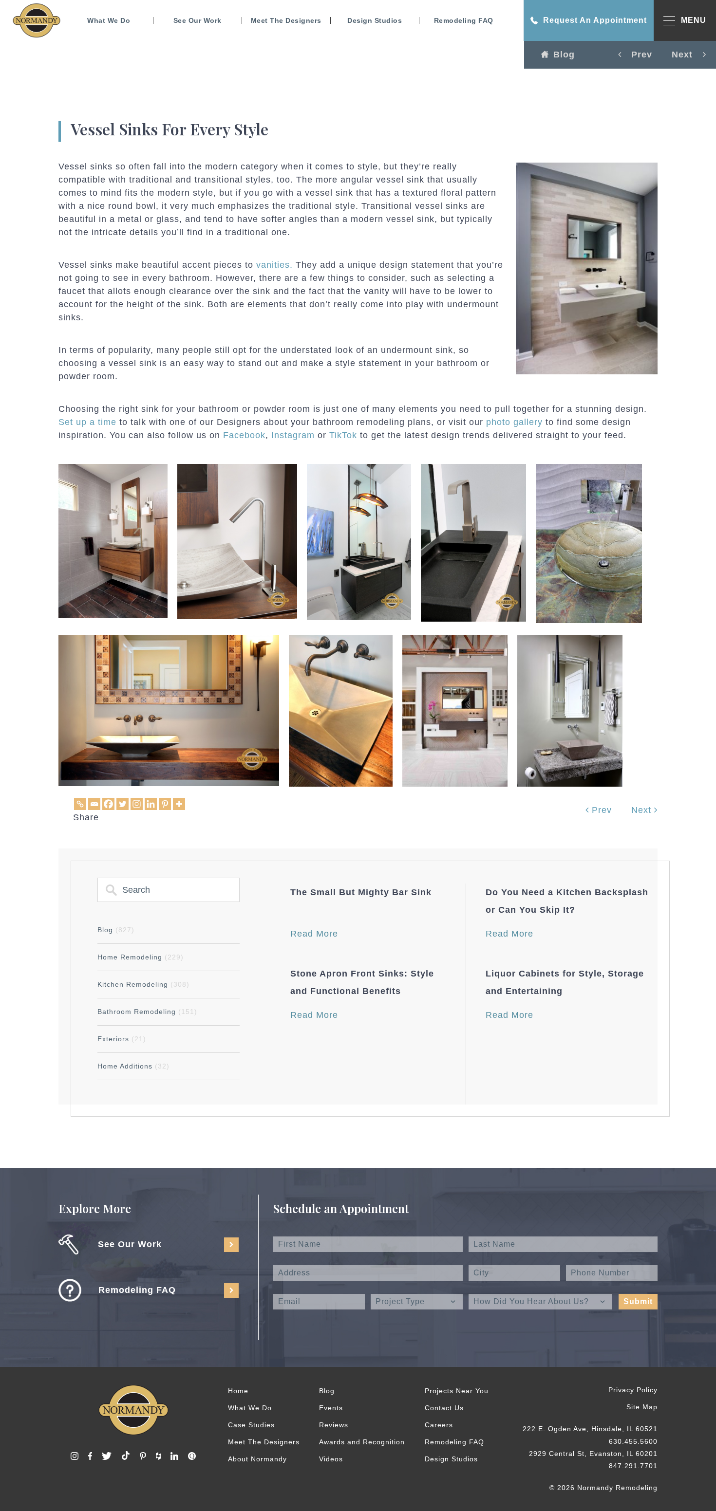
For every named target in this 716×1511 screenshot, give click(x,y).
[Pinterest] (165, 804)
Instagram (293, 435)
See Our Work (197, 20)
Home (238, 1391)
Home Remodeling (140, 957)
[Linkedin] (151, 804)
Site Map (642, 1407)
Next (642, 810)
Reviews (333, 1425)
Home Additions (133, 1066)
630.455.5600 (633, 1441)
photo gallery (514, 422)
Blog (564, 54)
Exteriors (121, 1039)
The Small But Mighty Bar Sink (361, 892)
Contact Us (444, 1408)
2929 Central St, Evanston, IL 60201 (593, 1453)
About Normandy (257, 1459)
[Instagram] (137, 804)
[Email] (94, 804)
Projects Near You (457, 1391)
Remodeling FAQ (463, 20)
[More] (179, 804)
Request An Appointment (595, 20)
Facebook (244, 435)
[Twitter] (122, 804)
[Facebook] (108, 804)
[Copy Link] (80, 804)
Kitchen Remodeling (143, 984)
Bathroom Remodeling (147, 1011)
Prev (600, 810)
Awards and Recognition (362, 1442)
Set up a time (87, 422)
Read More (314, 934)
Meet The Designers (286, 20)
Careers (439, 1425)
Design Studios (374, 20)
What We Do (108, 20)
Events (331, 1408)
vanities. (274, 265)
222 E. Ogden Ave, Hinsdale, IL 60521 (590, 1429)
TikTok (343, 435)
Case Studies (251, 1425)
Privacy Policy (633, 1390)
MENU (693, 20)
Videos (331, 1459)
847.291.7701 (633, 1466)
